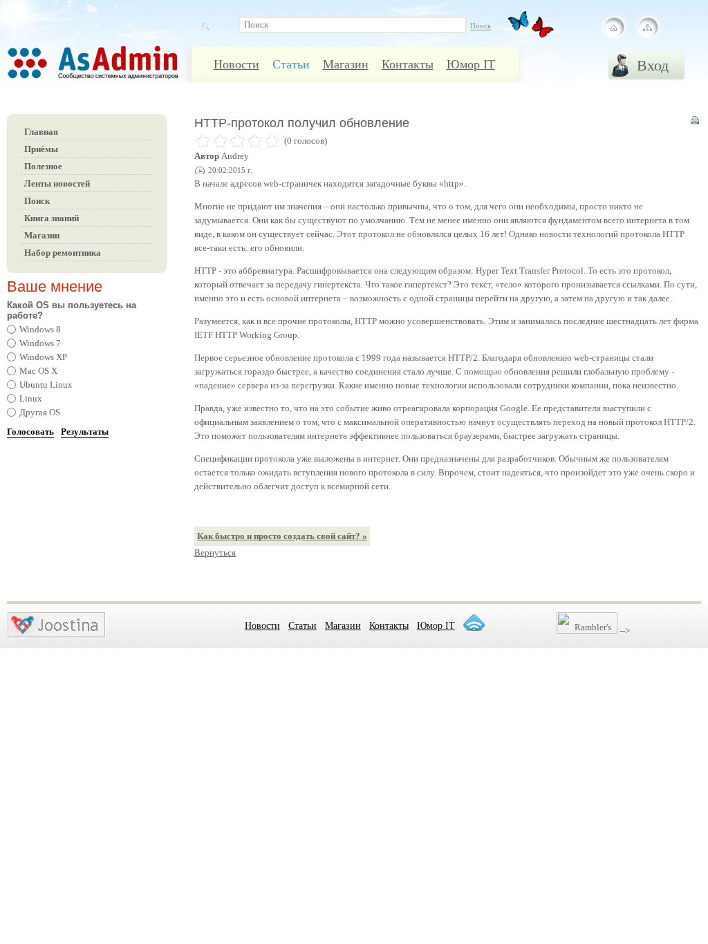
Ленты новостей (57, 183)
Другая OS (39, 412)
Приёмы (41, 149)
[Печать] (695, 123)
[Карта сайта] (647, 27)
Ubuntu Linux (46, 384)
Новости (236, 64)
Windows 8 (40, 329)
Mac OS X (38, 371)
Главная (41, 131)
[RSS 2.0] (473, 622)
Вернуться (215, 552)
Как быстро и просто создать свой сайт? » (282, 536)
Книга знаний (51, 218)
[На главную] (614, 27)
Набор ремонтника (62, 252)
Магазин (346, 64)
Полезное (43, 166)
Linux (30, 398)
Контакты (408, 64)
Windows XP (43, 357)
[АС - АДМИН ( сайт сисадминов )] (110, 70)
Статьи (291, 64)
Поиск (37, 201)
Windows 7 (40, 343)
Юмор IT (471, 64)
